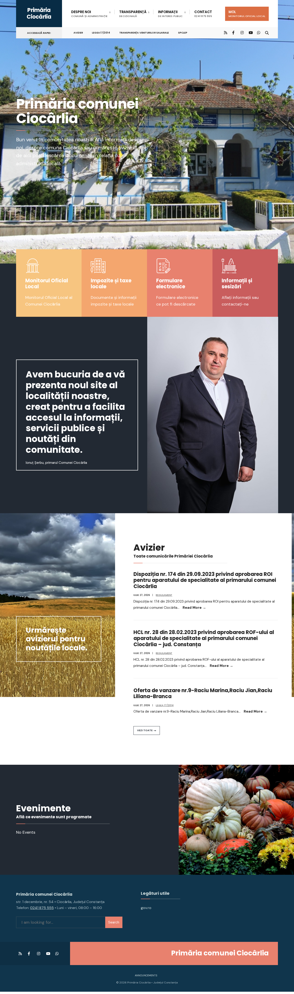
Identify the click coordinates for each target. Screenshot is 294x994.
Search (113, 922)
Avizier (78, 32)
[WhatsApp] (258, 32)
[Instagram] (242, 32)
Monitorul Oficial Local (46, 283)
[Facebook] (234, 32)
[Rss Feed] (225, 32)
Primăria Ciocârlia (39, 13)
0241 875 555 (42, 907)
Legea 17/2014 (101, 32)
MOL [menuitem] (247, 13)
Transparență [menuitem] (132, 13)
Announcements (146, 975)
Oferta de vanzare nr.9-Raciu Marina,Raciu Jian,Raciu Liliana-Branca (202, 693)
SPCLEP (182, 32)
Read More (194, 607)
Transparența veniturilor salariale (144, 32)
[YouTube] (250, 32)
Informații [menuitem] (170, 13)
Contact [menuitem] (203, 13)
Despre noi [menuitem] (89, 13)
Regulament (164, 595)
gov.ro (146, 907)
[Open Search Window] (267, 32)
